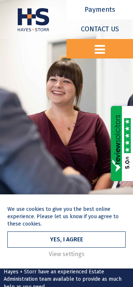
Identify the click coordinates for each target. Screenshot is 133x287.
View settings (67, 254)
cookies (35, 209)
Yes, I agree (66, 239)
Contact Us (100, 29)
